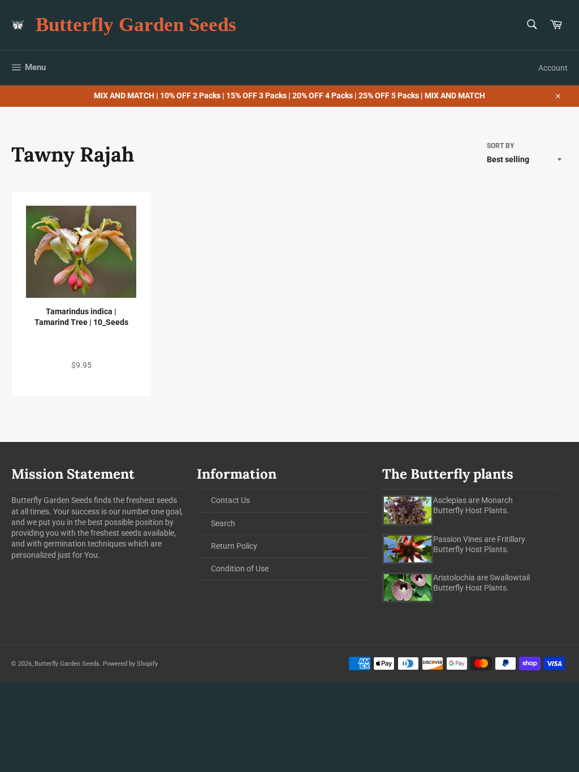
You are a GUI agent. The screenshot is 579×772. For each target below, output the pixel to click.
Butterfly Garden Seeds (136, 25)
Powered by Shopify (130, 663)
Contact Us (230, 500)
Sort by (500, 146)
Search (223, 523)
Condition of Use (240, 568)
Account (553, 67)
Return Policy (234, 545)
